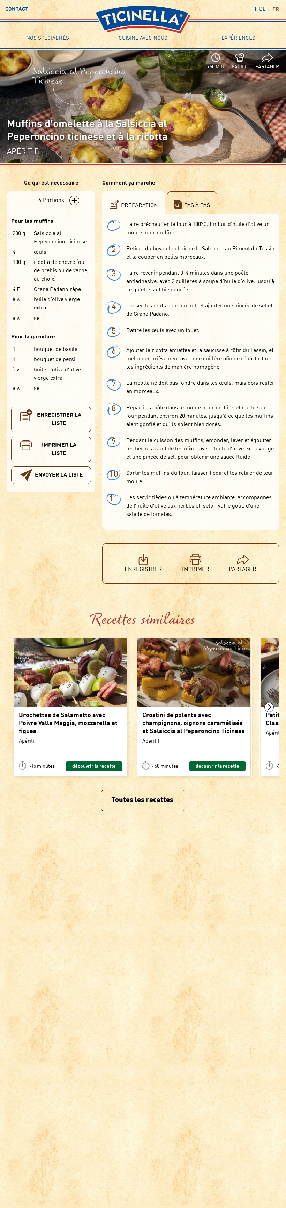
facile (240, 67)
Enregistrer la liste (59, 419)
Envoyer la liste (59, 475)
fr (275, 9)
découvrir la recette (94, 766)
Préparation (139, 206)
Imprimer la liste (59, 449)
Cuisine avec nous (143, 38)
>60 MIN (215, 67)
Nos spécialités (47, 38)
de (262, 9)
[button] (269, 707)
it (250, 9)
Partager (267, 67)
